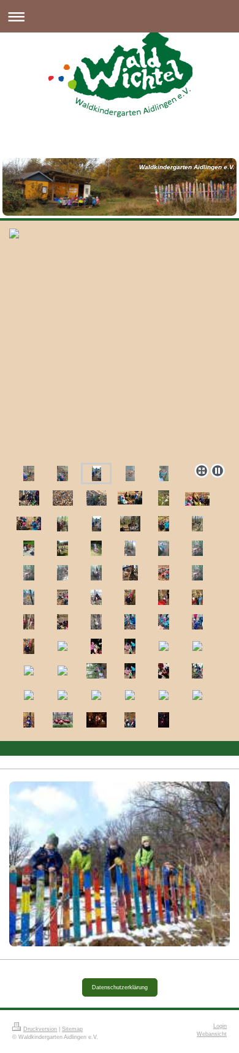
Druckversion (40, 1029)
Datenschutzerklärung (120, 987)
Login (220, 1026)
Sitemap (72, 1029)
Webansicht (212, 1034)
